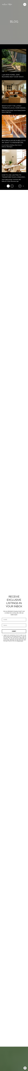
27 (20, 186)
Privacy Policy (20, 640)
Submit (14, 631)
